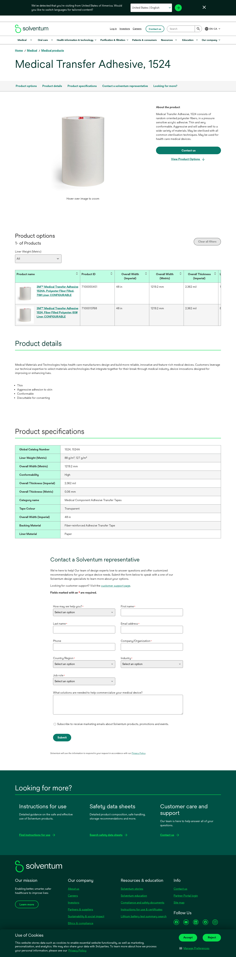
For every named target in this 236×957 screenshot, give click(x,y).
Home (19, 50)
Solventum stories (132, 888)
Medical (32, 50)
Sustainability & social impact (86, 916)
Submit (62, 737)
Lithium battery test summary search (144, 916)
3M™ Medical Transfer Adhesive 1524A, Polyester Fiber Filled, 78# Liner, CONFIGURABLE (57, 291)
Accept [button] (188, 937)
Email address (130, 623)
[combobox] (184, 29)
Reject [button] (212, 937)
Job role (59, 675)
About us (73, 888)
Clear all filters (207, 241)
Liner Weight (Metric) (28, 251)
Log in (113, 28)
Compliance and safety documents (142, 902)
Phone (57, 641)
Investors (125, 28)
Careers (137, 28)
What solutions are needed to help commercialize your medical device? (98, 692)
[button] (194, 948)
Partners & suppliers (80, 909)
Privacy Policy (77, 950)
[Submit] (198, 29)
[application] (83, 150)
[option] (83, 153)
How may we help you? (68, 606)
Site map (179, 902)
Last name (60, 623)
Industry (126, 658)
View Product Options (186, 159)
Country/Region (64, 658)
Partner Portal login (186, 895)
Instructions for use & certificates (141, 909)
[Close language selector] (204, 7)
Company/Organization (136, 641)
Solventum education (134, 895)
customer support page (115, 585)
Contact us (180, 888)
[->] (178, 7)
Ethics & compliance (80, 923)
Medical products (52, 50)
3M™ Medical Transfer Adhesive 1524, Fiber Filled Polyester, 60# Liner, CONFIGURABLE (57, 312)
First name (128, 606)
